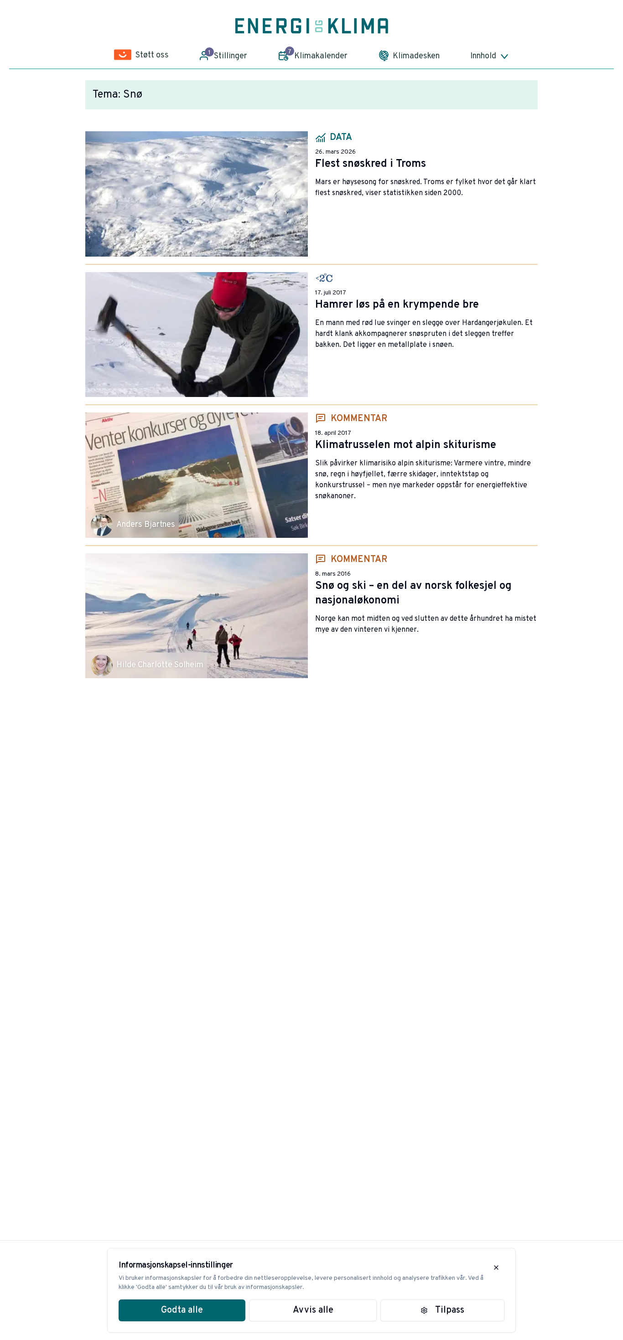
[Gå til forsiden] (311, 26)
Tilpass (449, 1310)
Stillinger (228, 55)
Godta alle (182, 1310)
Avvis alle (313, 1310)
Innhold (483, 56)
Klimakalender (318, 55)
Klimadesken (416, 56)
